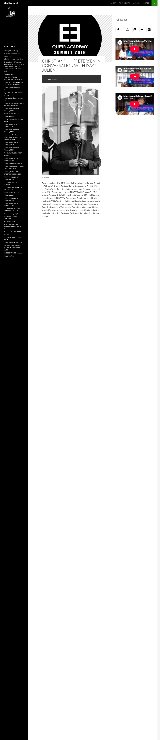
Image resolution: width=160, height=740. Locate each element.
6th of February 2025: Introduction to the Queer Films (12, 226)
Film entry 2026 (9, 74)
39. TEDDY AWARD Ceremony (14, 253)
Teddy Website (124, 3)
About (113, 3)
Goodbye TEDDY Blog (11, 51)
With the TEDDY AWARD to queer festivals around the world (12, 247)
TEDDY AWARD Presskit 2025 (13, 242)
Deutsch (147, 3)
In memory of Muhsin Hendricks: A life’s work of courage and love (12, 137)
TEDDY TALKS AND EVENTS (13, 163)
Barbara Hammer (9, 221)
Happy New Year (9, 256)
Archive (135, 3)
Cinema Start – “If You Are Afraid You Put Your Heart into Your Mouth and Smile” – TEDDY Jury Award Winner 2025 (14, 66)
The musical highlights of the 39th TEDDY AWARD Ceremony (13, 216)
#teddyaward (11, 3)
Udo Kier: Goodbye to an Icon (13, 59)
